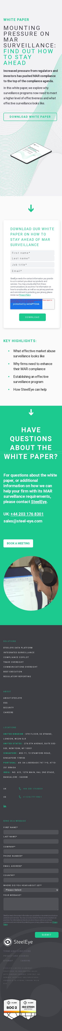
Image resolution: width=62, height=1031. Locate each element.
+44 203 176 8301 (27, 514)
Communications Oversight (20, 667)
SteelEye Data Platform (18, 648)
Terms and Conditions (17, 951)
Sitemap (8, 961)
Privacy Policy (24, 295)
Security (8, 708)
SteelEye (39, 501)
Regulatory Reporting (17, 676)
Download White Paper (30, 116)
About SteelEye (12, 698)
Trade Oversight (13, 662)
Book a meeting (18, 543)
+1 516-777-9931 (32, 797)
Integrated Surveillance (19, 653)
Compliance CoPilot (16, 657)
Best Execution (12, 672)
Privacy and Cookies (16, 956)
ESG (5, 703)
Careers (8, 712)
